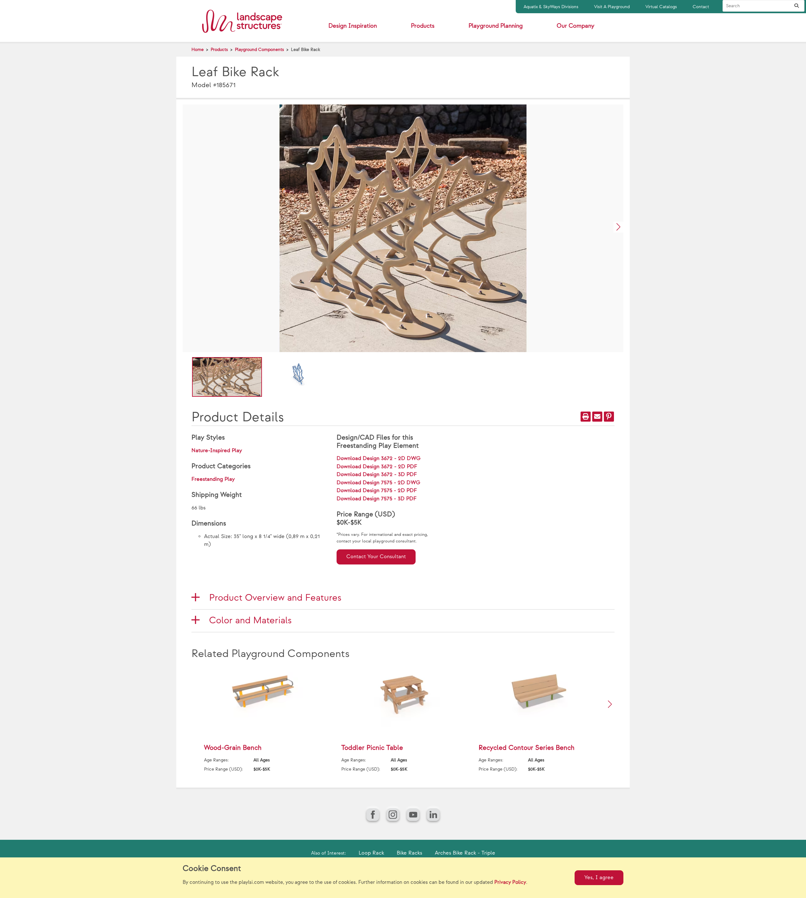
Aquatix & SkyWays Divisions (551, 6)
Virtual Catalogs (661, 6)
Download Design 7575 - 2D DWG (378, 483)
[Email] (597, 417)
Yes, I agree (599, 877)
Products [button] (422, 26)
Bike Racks (409, 853)
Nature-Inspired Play (216, 450)
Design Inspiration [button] (352, 26)
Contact (701, 6)
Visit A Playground (612, 6)
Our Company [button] (575, 26)
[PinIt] (609, 417)
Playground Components (259, 49)
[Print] (586, 417)
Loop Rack (371, 853)
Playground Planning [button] (495, 26)
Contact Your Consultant (376, 556)
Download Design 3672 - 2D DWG (379, 458)
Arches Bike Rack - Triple (465, 853)
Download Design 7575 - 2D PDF (377, 490)
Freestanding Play (213, 479)
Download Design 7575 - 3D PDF (377, 499)
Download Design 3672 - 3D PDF (377, 474)
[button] (618, 227)
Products (219, 49)
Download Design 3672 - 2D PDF (377, 466)
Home (197, 49)
